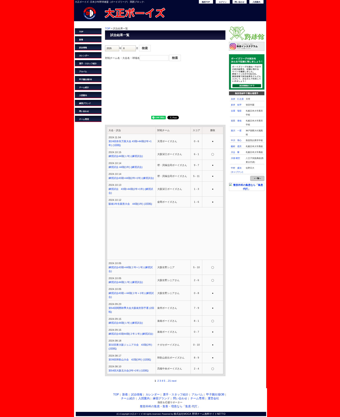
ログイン (223, 2)
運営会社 (213, 398)
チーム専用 (84, 119)
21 (169, 380)
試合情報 (83, 47)
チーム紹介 (84, 87)
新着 (81, 40)
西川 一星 (236, 130)
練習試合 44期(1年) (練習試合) (126, 167)
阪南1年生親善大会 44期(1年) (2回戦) (130, 203)
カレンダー (84, 55)
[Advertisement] (165, 89)
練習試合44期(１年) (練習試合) (126, 156)
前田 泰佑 (236, 120)
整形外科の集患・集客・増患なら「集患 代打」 (170, 406)
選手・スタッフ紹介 (88, 63)
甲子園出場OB (85, 79)
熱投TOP (206, 2)
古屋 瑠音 (236, 111)
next (174, 380)
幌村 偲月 (236, 146)
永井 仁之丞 (237, 99)
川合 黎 (235, 152)
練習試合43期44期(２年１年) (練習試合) (131, 333)
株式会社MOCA (182, 413)
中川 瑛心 (236, 140)
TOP (81, 32)
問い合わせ (239, 2)
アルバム (83, 71)
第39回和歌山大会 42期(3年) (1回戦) (130, 359)
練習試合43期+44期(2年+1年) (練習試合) (131, 178)
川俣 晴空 (235, 158)
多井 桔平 (236, 105)
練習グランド (85, 103)
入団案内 (256, 2)
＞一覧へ (257, 178)
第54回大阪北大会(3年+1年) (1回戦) (129, 370)
